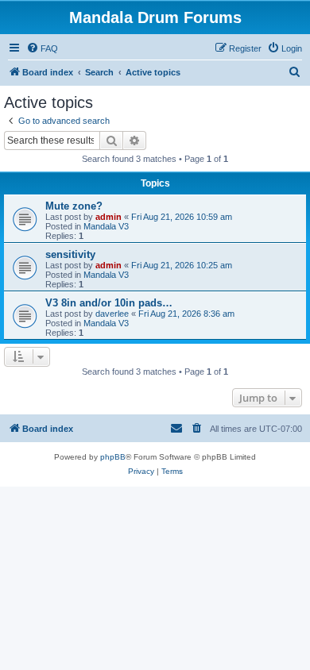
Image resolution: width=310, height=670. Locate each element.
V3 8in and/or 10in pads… (108, 303)
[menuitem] (42, 48)
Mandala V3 (106, 226)
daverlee (112, 313)
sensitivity (70, 254)
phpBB (113, 456)
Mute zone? (74, 206)
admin (108, 216)
